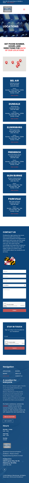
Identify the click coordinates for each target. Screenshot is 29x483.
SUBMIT (14, 310)
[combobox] (14, 285)
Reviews (17, 371)
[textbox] (13, 285)
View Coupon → (10, 2)
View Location (14, 95)
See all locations (9, 416)
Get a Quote (8, 421)
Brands (5, 373)
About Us (18, 373)
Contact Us (18, 376)
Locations (6, 376)
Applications (6, 371)
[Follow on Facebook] (4, 469)
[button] (21, 61)
